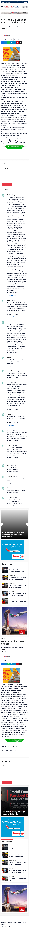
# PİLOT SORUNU (6, 156)
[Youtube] (9, 926)
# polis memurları (7, 754)
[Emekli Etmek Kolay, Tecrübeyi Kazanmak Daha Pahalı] (14, 570)
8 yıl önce (19, 195)
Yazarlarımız (4, 922)
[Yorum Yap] (14, 39)
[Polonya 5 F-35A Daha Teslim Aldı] (14, 601)
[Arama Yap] (23, 7)
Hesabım (15, 922)
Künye (10, 922)
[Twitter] (6, 926)
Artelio (23, 919)
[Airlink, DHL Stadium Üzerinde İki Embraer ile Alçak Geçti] (14, 593)
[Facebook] (2, 926)
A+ (18, 39)
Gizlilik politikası (22, 922)
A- (21, 39)
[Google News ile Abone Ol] (6, 35)
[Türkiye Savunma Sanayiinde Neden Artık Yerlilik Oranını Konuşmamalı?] (14, 524)
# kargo (11, 153)
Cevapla (16, 292)
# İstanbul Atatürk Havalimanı (10, 750)
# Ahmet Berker (6, 746)
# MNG (17, 153)
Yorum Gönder (7, 184)
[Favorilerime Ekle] (11, 39)
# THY (14, 156)
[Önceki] (2, 524)
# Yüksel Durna (19, 754)
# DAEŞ (15, 746)
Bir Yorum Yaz (6, 164)
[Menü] (2, 7)
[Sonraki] (27, 524)
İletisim (3, 924)
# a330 (4, 153)
